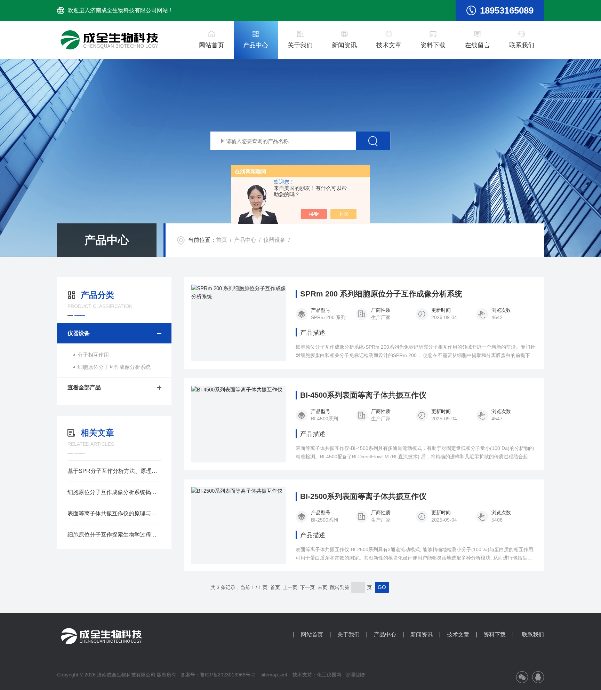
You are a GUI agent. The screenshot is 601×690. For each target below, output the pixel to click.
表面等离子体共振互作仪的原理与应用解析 (114, 513)
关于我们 (300, 45)
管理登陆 (355, 674)
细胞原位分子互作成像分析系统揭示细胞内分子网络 (114, 492)
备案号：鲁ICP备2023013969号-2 (218, 674)
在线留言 (477, 45)
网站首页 (211, 45)
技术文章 (388, 45)
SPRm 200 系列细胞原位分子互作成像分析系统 (381, 294)
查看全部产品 (84, 387)
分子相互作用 (93, 355)
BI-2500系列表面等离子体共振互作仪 (363, 496)
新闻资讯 (344, 45)
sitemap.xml (274, 674)
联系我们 (521, 45)
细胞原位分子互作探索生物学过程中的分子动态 (114, 535)
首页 (221, 240)
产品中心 (255, 45)
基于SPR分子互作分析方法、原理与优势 (114, 471)
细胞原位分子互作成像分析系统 (114, 367)
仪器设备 (274, 240)
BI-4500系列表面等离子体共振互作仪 (363, 395)
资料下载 (433, 45)
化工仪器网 (329, 674)
